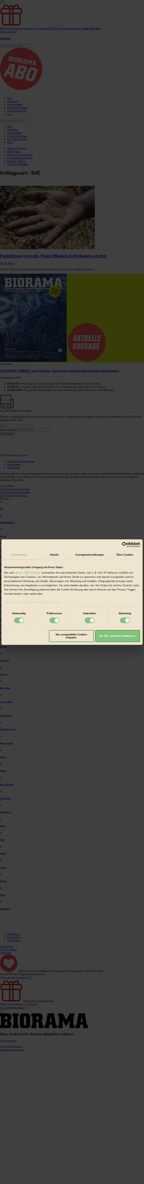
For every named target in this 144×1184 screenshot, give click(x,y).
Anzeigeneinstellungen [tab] (89, 554)
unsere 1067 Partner (27, 572)
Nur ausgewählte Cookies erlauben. (71, 636)
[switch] (54, 620)
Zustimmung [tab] (19, 554)
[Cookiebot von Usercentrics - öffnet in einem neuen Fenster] (124, 544)
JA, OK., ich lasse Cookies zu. (117, 636)
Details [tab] (54, 554)
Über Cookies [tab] (124, 554)
